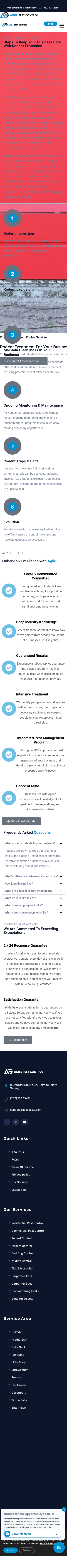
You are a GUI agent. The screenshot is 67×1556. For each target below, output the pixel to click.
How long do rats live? (19, 883)
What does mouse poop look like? (26, 912)
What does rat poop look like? (24, 905)
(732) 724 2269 (20, 1098)
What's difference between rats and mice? (32, 876)
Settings (27, 1550)
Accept (10, 1550)
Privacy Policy (48, 1543)
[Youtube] (24, 1122)
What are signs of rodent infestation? (28, 890)
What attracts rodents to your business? (30, 843)
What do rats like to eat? (20, 898)
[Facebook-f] (7, 1122)
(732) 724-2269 (50, 7)
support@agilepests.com (25, 1109)
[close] (64, 1509)
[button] (33, 843)
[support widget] (59, 1547)
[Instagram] (15, 1122)
